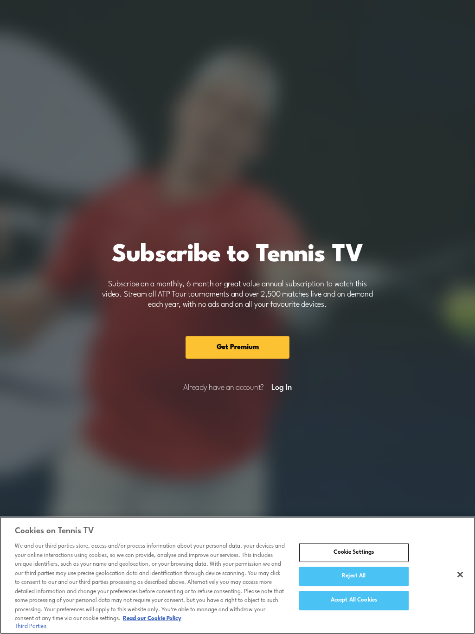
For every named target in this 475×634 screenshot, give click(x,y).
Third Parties (30, 626)
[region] (237, 575)
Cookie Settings (354, 552)
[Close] (460, 574)
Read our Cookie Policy (152, 618)
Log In (281, 388)
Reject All (354, 576)
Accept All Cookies (354, 600)
